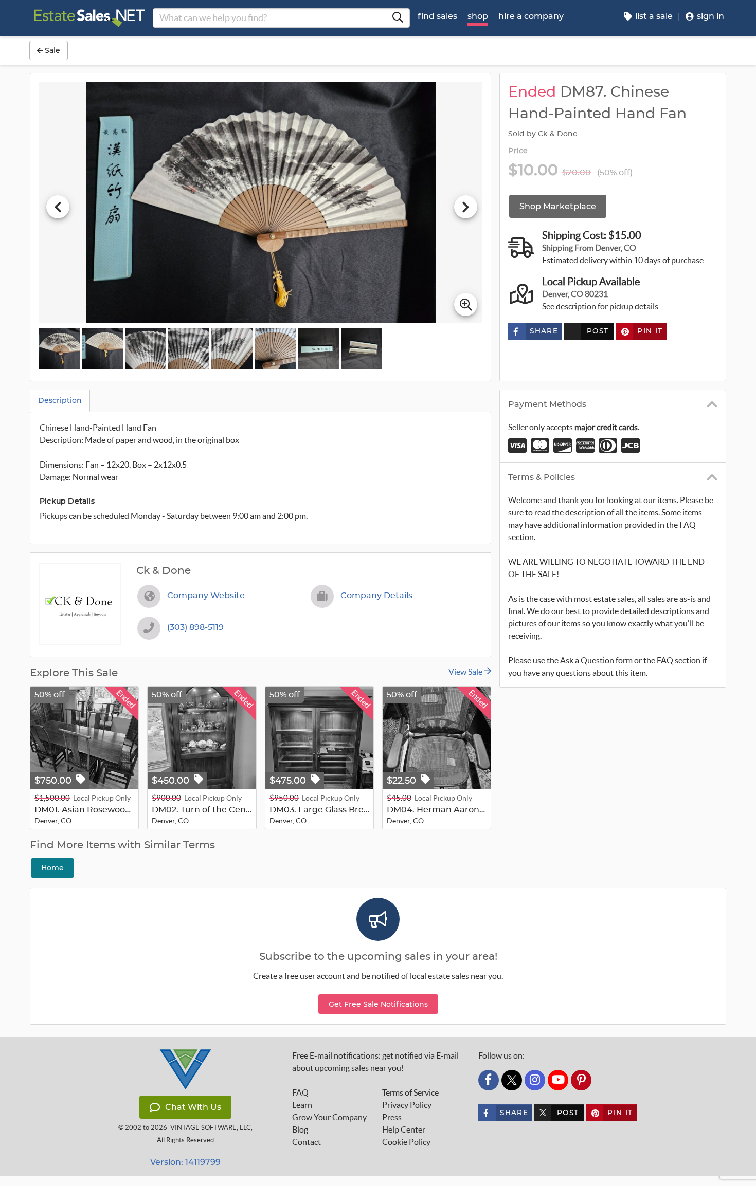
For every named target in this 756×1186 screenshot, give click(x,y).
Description (60, 400)
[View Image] (59, 348)
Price (518, 151)
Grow (329, 1117)
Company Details (376, 595)
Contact (306, 1141)
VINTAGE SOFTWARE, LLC (210, 1128)
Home (52, 868)
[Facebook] (488, 1080)
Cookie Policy (406, 1141)
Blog (300, 1129)
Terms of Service (410, 1092)
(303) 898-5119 (195, 627)
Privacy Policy (406, 1104)
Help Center (403, 1129)
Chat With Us (193, 1107)
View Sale (466, 671)
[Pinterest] (581, 1080)
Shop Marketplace (557, 206)
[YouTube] (558, 1080)
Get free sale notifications (378, 1004)
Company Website (206, 595)
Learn (302, 1104)
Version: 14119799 (185, 1162)
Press (392, 1117)
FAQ (300, 1092)
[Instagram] (535, 1080)
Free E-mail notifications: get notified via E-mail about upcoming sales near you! (375, 1061)
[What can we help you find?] (397, 18)
